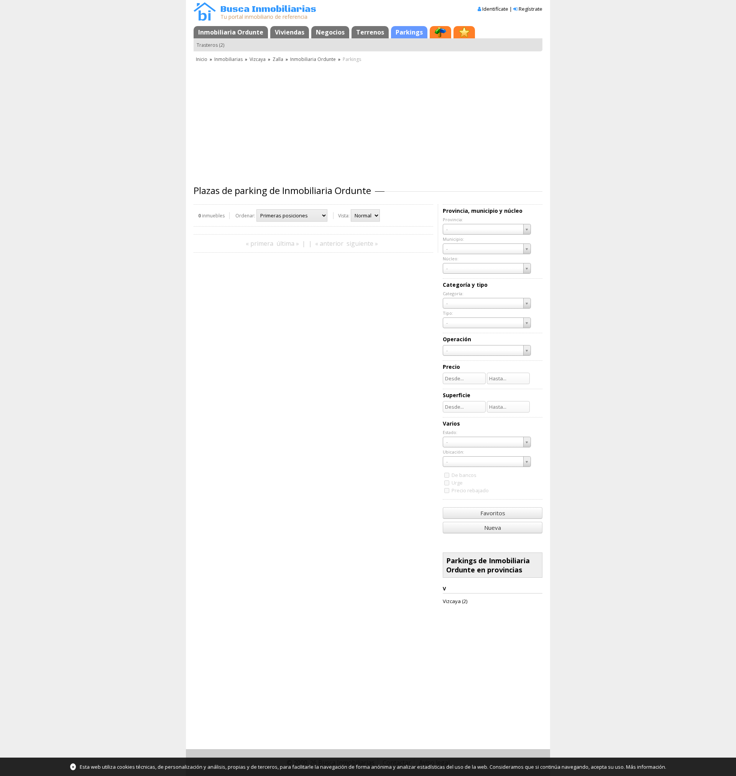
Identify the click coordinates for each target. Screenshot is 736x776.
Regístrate (530, 8)
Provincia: (453, 219)
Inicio (201, 59)
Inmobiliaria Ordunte (230, 32)
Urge (457, 482)
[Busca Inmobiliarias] (205, 18)
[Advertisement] (368, 120)
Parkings (409, 32)
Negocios (330, 32)
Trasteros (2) (210, 45)
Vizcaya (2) (455, 601)
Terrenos (370, 32)
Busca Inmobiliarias (268, 9)
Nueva (492, 527)
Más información (645, 766)
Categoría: (453, 293)
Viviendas (289, 32)
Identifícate (495, 8)
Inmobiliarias (228, 59)
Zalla (278, 59)
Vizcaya (258, 59)
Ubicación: (453, 452)
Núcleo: (450, 258)
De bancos (464, 475)
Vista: (344, 215)
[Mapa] (440, 32)
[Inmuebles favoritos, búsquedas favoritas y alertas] (464, 32)
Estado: (450, 432)
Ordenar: (245, 215)
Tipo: (448, 313)
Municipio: (453, 239)
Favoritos (492, 513)
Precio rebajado (470, 490)
